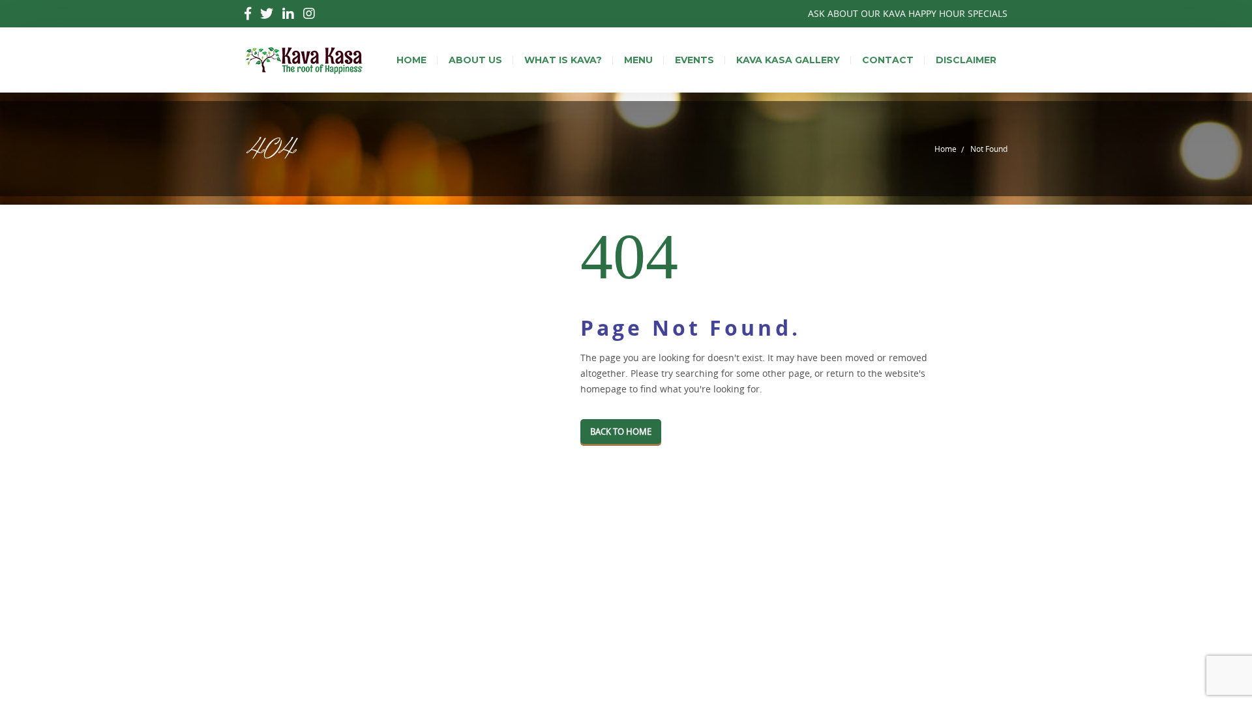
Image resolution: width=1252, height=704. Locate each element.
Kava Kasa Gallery (788, 60)
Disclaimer (966, 60)
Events (694, 60)
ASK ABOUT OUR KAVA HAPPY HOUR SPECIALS (907, 13)
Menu (638, 60)
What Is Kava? (563, 60)
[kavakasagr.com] (304, 60)
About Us (475, 60)
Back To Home (620, 431)
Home (411, 60)
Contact (888, 60)
